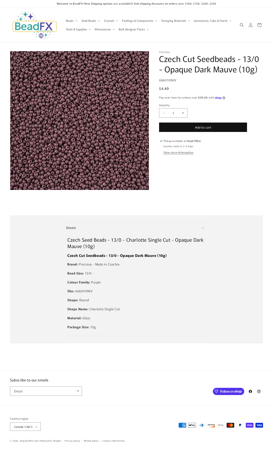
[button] (71, 20)
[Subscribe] (77, 391)
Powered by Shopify (50, 440)
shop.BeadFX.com (29, 440)
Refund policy (91, 440)
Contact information (113, 440)
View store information (178, 152)
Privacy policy (72, 440)
